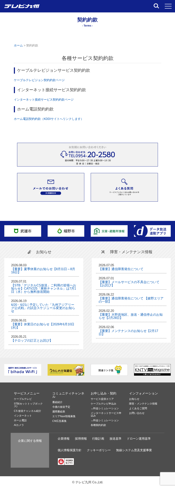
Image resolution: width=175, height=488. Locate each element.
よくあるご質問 (138, 408)
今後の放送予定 (61, 407)
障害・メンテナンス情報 (143, 403)
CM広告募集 (59, 421)
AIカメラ (19, 425)
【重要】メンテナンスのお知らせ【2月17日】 (128, 332)
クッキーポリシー (99, 450)
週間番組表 (58, 411)
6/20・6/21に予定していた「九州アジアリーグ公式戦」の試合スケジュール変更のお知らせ (43, 308)
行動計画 (98, 438)
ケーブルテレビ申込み (103, 403)
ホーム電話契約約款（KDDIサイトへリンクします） (49, 119)
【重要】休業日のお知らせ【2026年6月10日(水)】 (42, 325)
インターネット (23, 415)
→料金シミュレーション (105, 408)
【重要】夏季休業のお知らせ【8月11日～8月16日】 (43, 270)
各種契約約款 (98, 425)
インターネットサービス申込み (106, 414)
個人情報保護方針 (70, 450)
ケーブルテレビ (23, 399)
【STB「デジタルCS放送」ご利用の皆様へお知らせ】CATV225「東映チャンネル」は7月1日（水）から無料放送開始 (43, 288)
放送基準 (115, 438)
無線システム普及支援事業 (134, 450)
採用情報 (81, 438)
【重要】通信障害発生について (121, 269)
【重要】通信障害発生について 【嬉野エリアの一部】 (131, 299)
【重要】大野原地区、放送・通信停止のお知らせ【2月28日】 (131, 316)
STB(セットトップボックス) (28, 405)
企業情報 (64, 438)
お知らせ (134, 399)
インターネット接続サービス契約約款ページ (44, 99)
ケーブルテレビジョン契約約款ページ (39, 80)
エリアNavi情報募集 (64, 416)
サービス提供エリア (102, 399)
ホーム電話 (20, 420)
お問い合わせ (136, 413)
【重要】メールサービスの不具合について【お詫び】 (129, 283)
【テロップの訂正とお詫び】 (32, 340)
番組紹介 (57, 402)
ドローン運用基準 (139, 438)
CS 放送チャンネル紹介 (27, 411)
